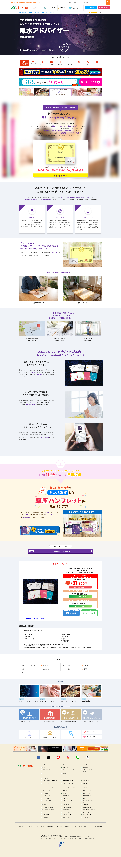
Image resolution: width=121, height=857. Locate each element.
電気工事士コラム (87, 807)
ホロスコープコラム (87, 814)
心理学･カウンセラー (47, 765)
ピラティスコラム (46, 791)
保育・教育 (65, 767)
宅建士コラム (66, 804)
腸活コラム (65, 791)
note (84, 758)
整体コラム (85, 783)
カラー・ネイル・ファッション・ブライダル (91, 770)
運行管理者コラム (67, 807)
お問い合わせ (76, 2)
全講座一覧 (38, 7)
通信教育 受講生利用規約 (98, 826)
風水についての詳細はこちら (50, 551)
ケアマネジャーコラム (68, 800)
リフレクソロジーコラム (48, 787)
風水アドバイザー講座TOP (48, 12)
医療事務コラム (66, 795)
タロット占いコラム (67, 814)
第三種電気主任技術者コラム (49, 809)
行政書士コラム (86, 804)
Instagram (63, 758)
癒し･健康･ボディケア (68, 765)
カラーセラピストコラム (68, 780)
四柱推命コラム (46, 817)
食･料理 (85, 765)
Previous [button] (12, 749)
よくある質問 (21, 826)
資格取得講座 (38, 12)
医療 (43, 767)
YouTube (54, 758)
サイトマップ (60, 826)
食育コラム (45, 793)
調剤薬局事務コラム (87, 795)
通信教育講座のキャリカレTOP (26, 12)
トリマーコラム (66, 812)
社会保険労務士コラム (47, 807)
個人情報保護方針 (50, 826)
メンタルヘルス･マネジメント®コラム (50, 783)
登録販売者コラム (46, 795)
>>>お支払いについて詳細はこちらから (33, 618)
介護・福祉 (85, 767)
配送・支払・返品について (86, 2)
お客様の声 (62, 7)
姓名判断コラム (66, 817)
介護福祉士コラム (46, 800)
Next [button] (109, 749)
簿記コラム (45, 804)
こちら (66, 57)
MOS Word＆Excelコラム (89, 809)
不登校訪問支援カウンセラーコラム (71, 783)
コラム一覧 (45, 778)
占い (43, 773)
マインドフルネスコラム (89, 780)
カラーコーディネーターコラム (90, 812)
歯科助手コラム (46, 798)
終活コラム (85, 798)
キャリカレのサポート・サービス (76, 7)
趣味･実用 (65, 773)
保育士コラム (66, 798)
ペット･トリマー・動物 (68, 769)
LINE (74, 758)
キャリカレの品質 (50, 7)
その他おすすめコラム (88, 817)
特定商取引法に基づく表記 (70, 826)
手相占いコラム (46, 814)
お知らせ (71, 2)
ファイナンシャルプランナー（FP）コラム (90, 801)
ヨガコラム (85, 787)
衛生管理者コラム (67, 809)
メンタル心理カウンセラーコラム (50, 780)
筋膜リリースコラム (87, 791)
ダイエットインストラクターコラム (71, 787)
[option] (25, 749)
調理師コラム (66, 793)
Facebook (34, 758)
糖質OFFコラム (86, 793)
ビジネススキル (46, 769)
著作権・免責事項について (84, 826)
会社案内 (43, 826)
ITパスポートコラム (47, 812)
